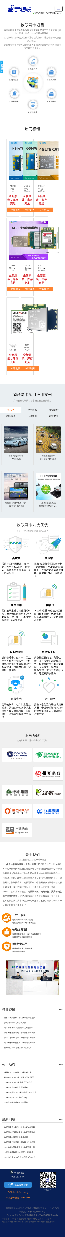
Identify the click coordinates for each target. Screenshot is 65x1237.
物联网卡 (41, 1222)
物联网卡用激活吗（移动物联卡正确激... (20, 1033)
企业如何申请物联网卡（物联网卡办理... (20, 1147)
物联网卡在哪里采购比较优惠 (16, 1137)
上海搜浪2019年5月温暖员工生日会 (18, 1082)
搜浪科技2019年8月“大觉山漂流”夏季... (19, 1077)
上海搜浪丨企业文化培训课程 (16, 1087)
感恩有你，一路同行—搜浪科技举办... (19, 1072)
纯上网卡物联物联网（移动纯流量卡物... (20, 1043)
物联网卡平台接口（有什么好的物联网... (20, 1127)
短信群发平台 (7, 1222)
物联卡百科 (50, 1222)
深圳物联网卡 (30, 1222)
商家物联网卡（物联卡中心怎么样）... (19, 1048)
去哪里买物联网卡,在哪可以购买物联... (19, 1152)
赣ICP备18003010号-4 (38, 1212)
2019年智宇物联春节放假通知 (16, 1102)
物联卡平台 (18, 1222)
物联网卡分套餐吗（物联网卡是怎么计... (20, 1142)
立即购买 (15, 209)
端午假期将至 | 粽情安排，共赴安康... (19, 1028)
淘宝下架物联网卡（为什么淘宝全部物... (20, 1038)
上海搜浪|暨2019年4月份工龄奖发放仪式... (21, 1092)
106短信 (48, 1219)
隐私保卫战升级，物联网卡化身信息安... (20, 1018)
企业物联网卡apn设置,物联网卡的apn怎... (20, 1157)
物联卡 (40, 1219)
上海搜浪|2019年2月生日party (15, 1097)
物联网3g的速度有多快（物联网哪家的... (20, 1132)
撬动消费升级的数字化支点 (15, 1023)
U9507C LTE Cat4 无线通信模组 (12, 350)
